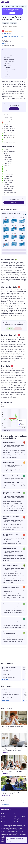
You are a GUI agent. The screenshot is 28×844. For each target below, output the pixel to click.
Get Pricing (13, 109)
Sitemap (16, 821)
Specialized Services (8, 53)
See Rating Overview (6, 33)
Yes (11, 328)
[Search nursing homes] (23, 2)
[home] (5, 2)
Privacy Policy (17, 819)
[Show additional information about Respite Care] (14, 137)
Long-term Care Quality (9, 61)
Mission (3, 816)
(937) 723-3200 (5, 679)
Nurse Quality (7, 63)
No (18, 328)
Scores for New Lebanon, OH (10, 69)
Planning (16, 813)
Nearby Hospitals (7, 72)
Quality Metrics (7, 67)
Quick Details (6, 52)
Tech (2, 819)
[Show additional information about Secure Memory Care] (14, 130)
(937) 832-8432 (5, 700)
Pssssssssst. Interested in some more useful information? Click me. (16, 840)
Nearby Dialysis (7, 74)
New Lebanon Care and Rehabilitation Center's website (14, 37)
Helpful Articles (7, 76)
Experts (3, 821)
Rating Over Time (7, 65)
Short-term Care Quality (9, 59)
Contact (3, 813)
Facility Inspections (8, 57)
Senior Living (7, 6)
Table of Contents (6, 50)
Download (13, 202)
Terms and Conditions (19, 816)
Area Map (6, 71)
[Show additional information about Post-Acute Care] (15, 135)
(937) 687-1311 (5, 43)
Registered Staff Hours (8, 55)
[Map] (14, 654)
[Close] (25, 840)
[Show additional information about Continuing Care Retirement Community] (9, 122)
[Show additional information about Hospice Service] (11, 132)
